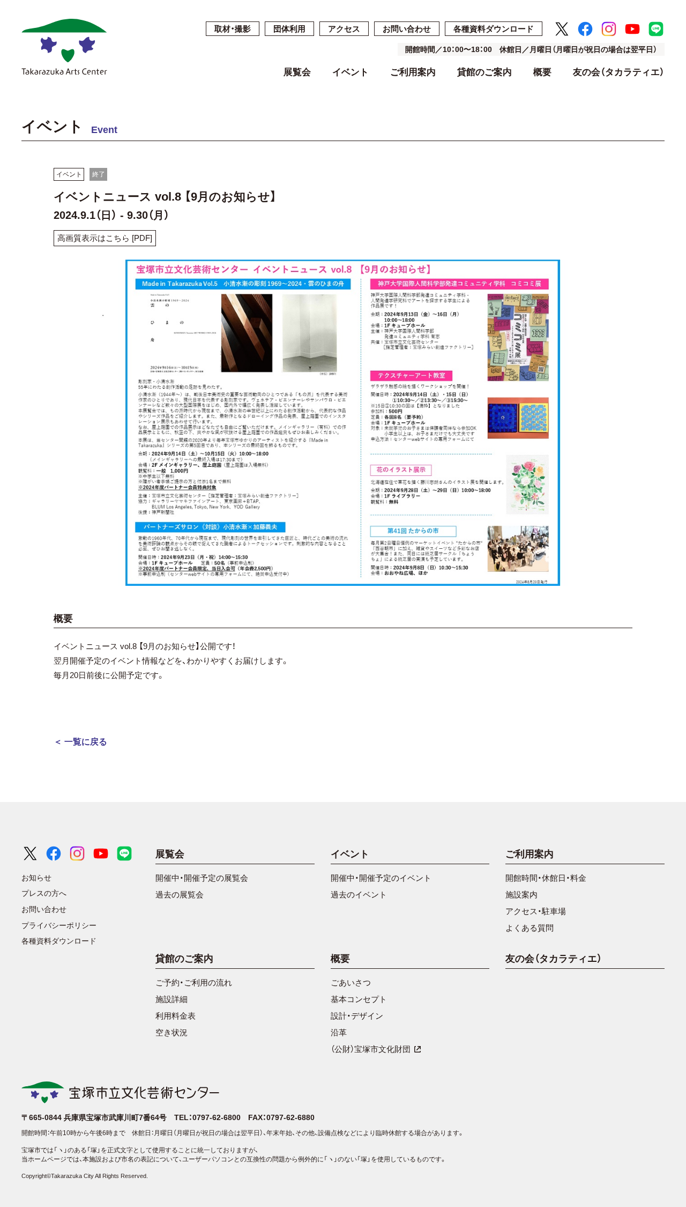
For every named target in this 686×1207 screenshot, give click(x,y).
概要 (542, 72)
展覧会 (297, 72)
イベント (350, 72)
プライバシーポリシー (58, 925)
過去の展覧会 (179, 894)
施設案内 (521, 894)
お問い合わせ (407, 28)
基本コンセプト (359, 999)
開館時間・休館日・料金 (545, 877)
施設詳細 (171, 999)
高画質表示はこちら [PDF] (104, 237)
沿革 (339, 1032)
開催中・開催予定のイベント (381, 877)
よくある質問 (529, 927)
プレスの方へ (43, 893)
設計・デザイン (357, 1015)
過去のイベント (359, 894)
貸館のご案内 (484, 72)
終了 (98, 174)
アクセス (344, 28)
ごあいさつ (351, 982)
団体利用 (289, 28)
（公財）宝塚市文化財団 (371, 1049)
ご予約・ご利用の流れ (193, 982)
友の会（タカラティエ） (619, 72)
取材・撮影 (232, 28)
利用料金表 (175, 1015)
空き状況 (171, 1032)
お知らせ (36, 877)
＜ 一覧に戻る (80, 741)
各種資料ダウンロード (493, 28)
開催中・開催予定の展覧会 (201, 877)
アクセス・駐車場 (535, 911)
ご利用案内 (413, 72)
